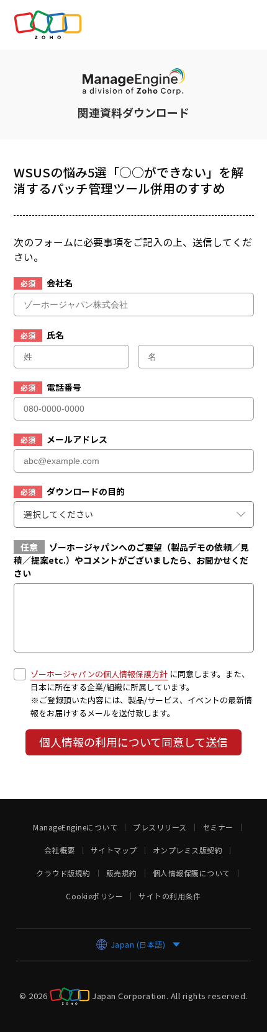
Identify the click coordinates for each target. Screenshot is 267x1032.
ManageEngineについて (75, 827)
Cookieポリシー (94, 896)
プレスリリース (160, 827)
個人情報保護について (191, 873)
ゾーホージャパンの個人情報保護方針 (99, 674)
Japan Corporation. (130, 995)
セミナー (217, 827)
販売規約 (121, 873)
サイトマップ (114, 850)
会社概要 (59, 850)
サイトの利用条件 (169, 896)
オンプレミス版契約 (188, 850)
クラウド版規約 (63, 873)
